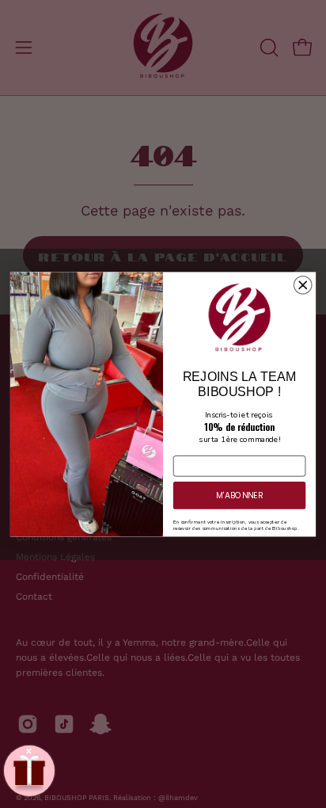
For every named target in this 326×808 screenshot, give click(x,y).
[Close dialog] (303, 285)
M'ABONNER (239, 495)
